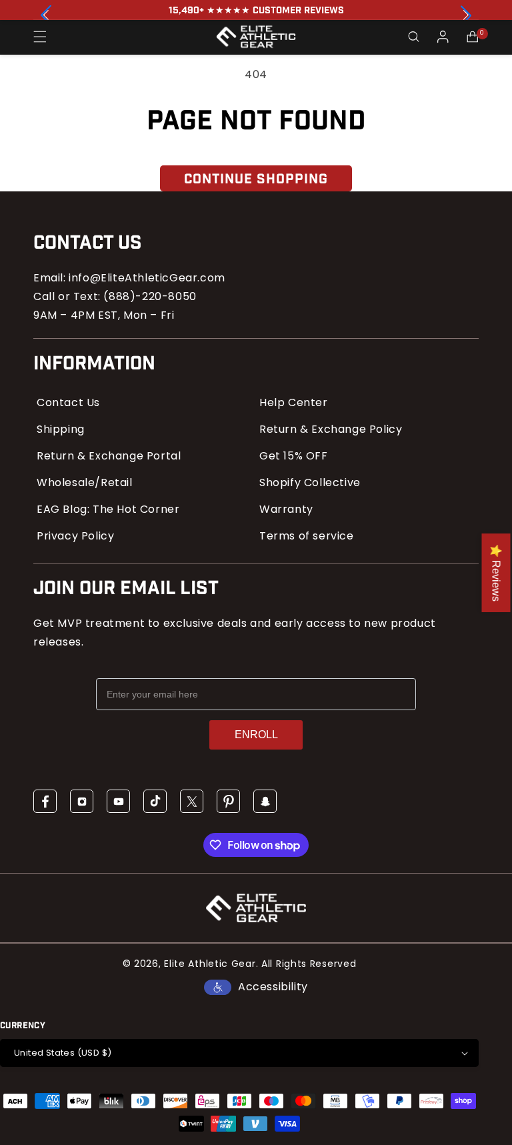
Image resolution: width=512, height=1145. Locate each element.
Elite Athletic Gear (209, 963)
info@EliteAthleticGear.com (147, 277)
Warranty (286, 509)
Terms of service (306, 536)
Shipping (61, 429)
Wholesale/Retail (85, 482)
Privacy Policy (75, 536)
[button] (466, 15)
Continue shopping (256, 179)
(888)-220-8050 (149, 296)
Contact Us (68, 402)
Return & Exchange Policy (330, 429)
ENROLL (256, 734)
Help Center (293, 402)
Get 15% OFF (293, 456)
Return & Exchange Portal (109, 456)
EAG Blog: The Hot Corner (108, 509)
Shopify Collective (310, 482)
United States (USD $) (62, 1052)
